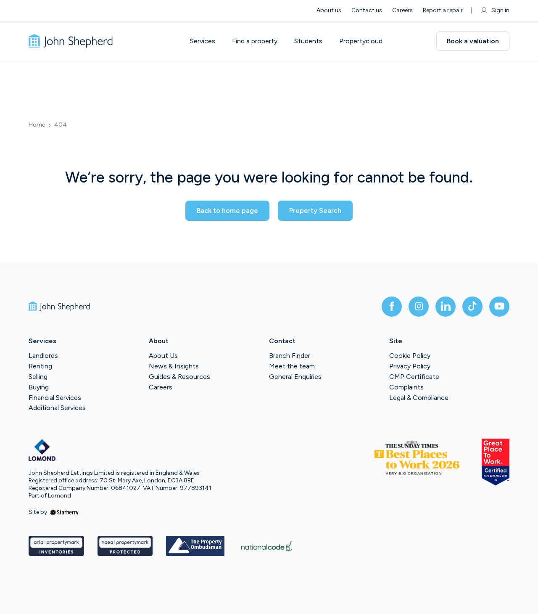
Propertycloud (360, 41)
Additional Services (57, 408)
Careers (402, 10)
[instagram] (419, 306)
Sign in (500, 10)
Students (308, 41)
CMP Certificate (414, 377)
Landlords (43, 356)
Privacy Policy (409, 366)
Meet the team (292, 366)
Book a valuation (473, 41)
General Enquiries (295, 377)
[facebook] (392, 306)
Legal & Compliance (418, 398)
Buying (39, 387)
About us (328, 10)
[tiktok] (472, 306)
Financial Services (55, 398)
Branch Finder (289, 356)
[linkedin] (445, 306)
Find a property (254, 41)
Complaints (406, 387)
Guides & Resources (179, 377)
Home (37, 125)
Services (202, 41)
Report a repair (443, 10)
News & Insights (174, 366)
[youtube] (499, 306)
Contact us (366, 10)
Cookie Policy (409, 356)
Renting (40, 366)
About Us (163, 356)
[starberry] (64, 512)
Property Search (315, 210)
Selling (38, 377)
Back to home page (227, 210)
